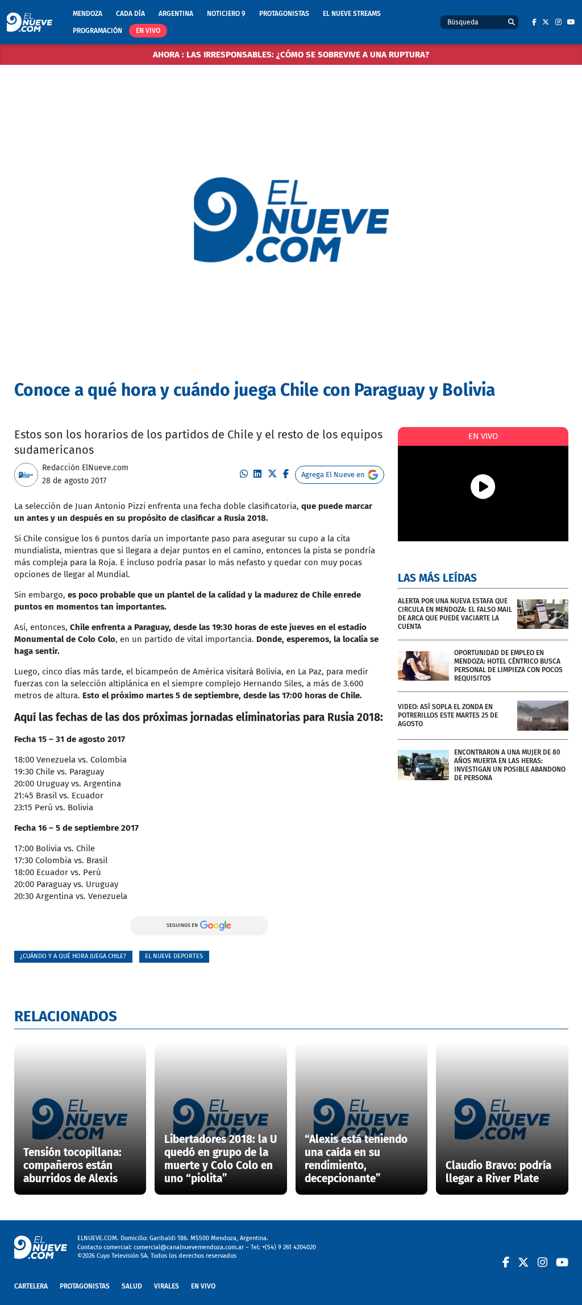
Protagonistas (284, 14)
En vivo (148, 31)
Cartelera (31, 1286)
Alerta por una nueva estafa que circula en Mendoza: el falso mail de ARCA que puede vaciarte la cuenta (455, 614)
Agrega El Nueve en (333, 474)
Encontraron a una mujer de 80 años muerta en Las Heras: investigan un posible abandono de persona (510, 765)
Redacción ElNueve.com (85, 468)
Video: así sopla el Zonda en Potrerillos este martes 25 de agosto (448, 715)
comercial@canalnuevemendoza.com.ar (189, 1247)
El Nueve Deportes (174, 956)
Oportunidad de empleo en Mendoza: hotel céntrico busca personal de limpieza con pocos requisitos (508, 665)
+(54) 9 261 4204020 (289, 1247)
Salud (132, 1286)
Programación (97, 31)
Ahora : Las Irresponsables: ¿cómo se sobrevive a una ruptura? (291, 54)
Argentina (176, 14)
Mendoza (87, 14)
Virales (166, 1286)
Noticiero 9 (226, 14)
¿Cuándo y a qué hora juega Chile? (73, 956)
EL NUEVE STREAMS (352, 14)
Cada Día (130, 14)
